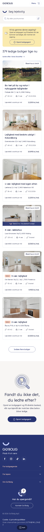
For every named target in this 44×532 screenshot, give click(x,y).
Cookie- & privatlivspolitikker (14, 520)
